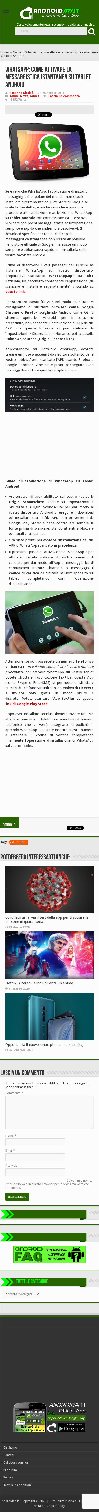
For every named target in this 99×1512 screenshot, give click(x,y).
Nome (10, 1135)
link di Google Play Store (26, 704)
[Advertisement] (41, 447)
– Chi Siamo (9, 1447)
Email (10, 1150)
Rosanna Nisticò (21, 92)
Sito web (11, 1165)
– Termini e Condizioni (16, 1485)
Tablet (34, 96)
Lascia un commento (64, 96)
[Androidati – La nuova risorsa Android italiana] (49, 12)
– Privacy (7, 1477)
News (24, 96)
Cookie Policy (56, 1506)
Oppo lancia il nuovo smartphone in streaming (44, 1044)
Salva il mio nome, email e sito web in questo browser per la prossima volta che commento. (48, 1184)
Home (4, 52)
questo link (15, 291)
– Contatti (7, 1455)
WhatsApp (19, 842)
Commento (14, 1093)
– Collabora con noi (14, 1462)
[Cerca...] (91, 31)
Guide (17, 52)
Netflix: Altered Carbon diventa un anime (39, 983)
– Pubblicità (9, 1470)
